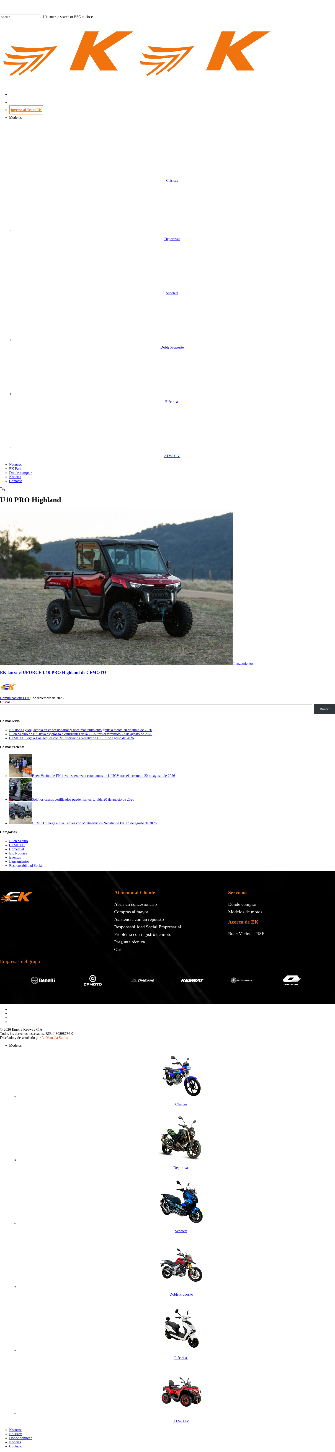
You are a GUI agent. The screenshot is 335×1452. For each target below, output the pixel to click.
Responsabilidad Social (26, 865)
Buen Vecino (18, 841)
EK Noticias (18, 853)
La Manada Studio (54, 1038)
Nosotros (15, 1430)
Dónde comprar (20, 1438)
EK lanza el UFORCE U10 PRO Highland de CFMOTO (53, 672)
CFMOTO (17, 845)
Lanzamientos (243, 663)
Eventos (15, 857)
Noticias (15, 1442)
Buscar (5, 702)
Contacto (15, 1446)
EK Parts (15, 1434)
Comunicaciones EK (15, 698)
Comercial (16, 849)
